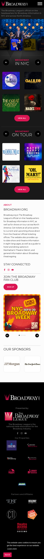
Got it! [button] (7, 555)
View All (22, 118)
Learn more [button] (12, 549)
